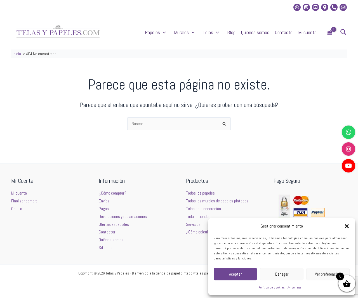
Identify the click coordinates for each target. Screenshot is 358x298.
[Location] (324, 7)
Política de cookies (271, 287)
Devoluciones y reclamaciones (123, 216)
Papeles (152, 32)
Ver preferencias (328, 274)
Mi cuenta (307, 32)
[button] (347, 226)
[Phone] (334, 7)
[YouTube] (348, 165)
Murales (181, 32)
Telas (208, 32)
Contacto (284, 32)
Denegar (281, 274)
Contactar (107, 232)
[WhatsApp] (348, 132)
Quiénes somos (255, 32)
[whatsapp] (297, 7)
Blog (231, 32)
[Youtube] (315, 7)
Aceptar (235, 274)
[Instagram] (306, 7)
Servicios (193, 224)
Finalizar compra (24, 201)
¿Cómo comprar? (112, 193)
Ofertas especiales (114, 224)
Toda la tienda (197, 216)
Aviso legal (295, 287)
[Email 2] (343, 7)
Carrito (16, 208)
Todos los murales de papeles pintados (217, 201)
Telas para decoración (203, 208)
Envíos (104, 201)
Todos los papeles (200, 193)
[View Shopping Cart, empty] (330, 32)
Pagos (104, 208)
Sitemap (105, 247)
